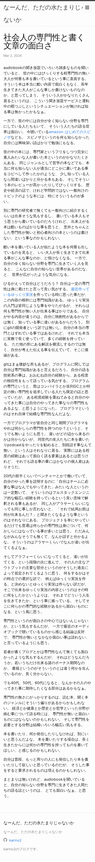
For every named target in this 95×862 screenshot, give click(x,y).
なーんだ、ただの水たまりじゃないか (45, 13)
